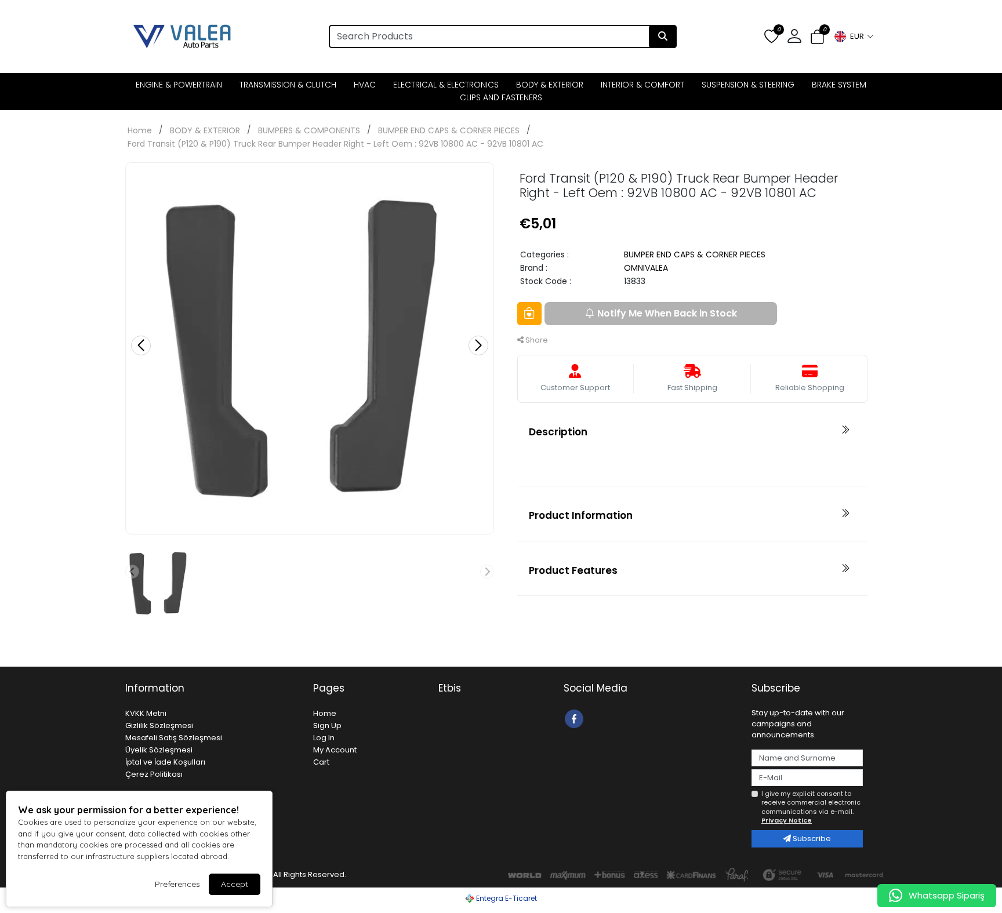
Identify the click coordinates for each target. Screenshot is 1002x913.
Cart (321, 761)
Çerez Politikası (154, 774)
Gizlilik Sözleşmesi (159, 725)
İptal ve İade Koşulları (165, 761)
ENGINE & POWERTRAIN (179, 84)
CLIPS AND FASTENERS (501, 97)
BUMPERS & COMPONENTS (309, 130)
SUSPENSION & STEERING (748, 84)
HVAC (365, 84)
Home (140, 130)
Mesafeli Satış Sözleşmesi (173, 737)
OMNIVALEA (646, 268)
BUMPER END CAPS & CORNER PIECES (449, 130)
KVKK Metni (145, 713)
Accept (234, 884)
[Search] (663, 36)
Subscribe (811, 838)
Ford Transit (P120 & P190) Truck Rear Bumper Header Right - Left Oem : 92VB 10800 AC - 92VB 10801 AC (335, 144)
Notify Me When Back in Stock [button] (667, 313)
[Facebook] (575, 718)
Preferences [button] (177, 884)
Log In (324, 737)
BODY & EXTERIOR (549, 84)
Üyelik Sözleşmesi (159, 749)
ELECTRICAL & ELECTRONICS (446, 84)
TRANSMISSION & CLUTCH (287, 84)
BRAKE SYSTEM (839, 84)
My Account (335, 749)
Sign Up (327, 725)
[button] (853, 36)
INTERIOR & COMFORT (642, 84)
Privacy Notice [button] (786, 820)
